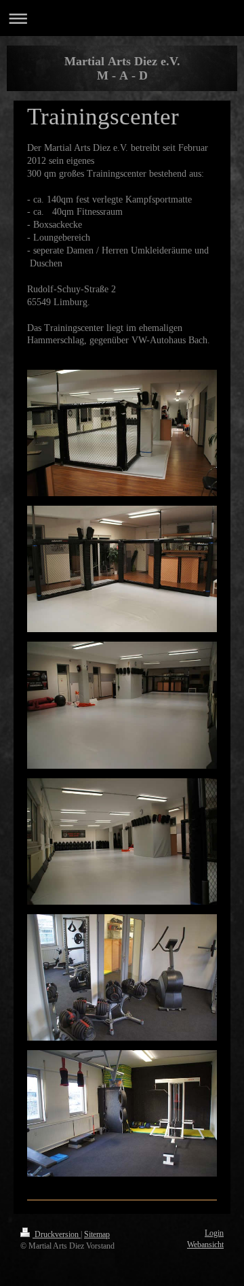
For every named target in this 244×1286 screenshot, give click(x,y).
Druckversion (57, 1234)
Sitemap (97, 1234)
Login (214, 1233)
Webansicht (205, 1244)
